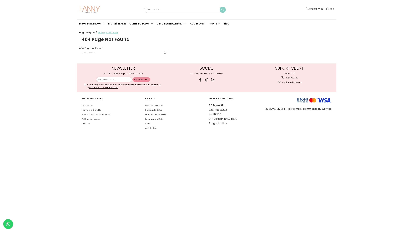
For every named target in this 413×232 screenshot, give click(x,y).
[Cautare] (223, 10)
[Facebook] (200, 79)
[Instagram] (213, 79)
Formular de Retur (154, 119)
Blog (226, 23)
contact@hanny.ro (292, 82)
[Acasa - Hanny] (95, 9)
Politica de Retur (153, 109)
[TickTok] (206, 79)
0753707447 (291, 77)
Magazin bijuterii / (88, 32)
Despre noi (87, 105)
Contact (86, 123)
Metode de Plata (154, 105)
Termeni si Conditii (91, 109)
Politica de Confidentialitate (103, 87)
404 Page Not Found (108, 32)
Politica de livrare (91, 119)
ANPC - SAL (151, 128)
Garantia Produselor (155, 114)
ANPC (148, 123)
